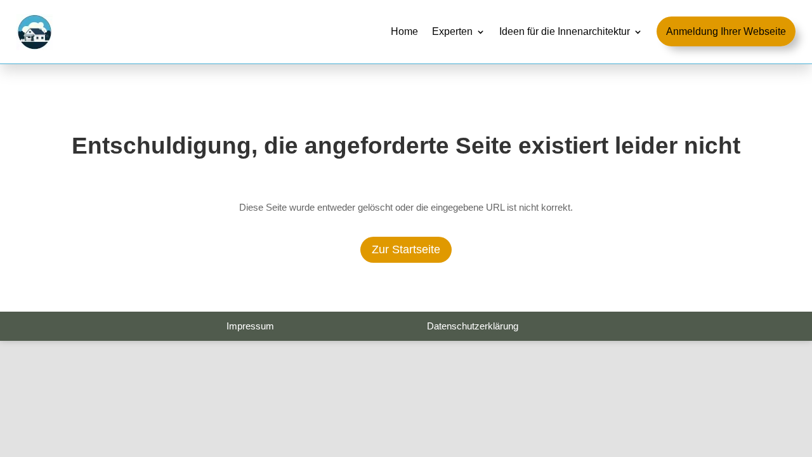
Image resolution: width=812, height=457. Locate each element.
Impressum (250, 326)
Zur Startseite (406, 249)
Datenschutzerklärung (472, 326)
